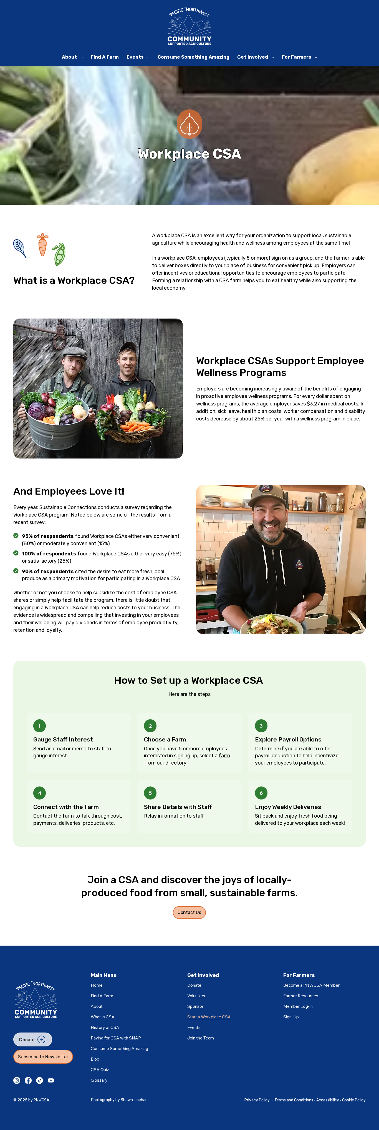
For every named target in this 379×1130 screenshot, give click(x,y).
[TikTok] (39, 1080)
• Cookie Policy (353, 1100)
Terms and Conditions (294, 1100)
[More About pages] (81, 57)
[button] (298, 1006)
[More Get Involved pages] (272, 57)
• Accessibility (327, 1100)
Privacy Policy (257, 1100)
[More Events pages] (148, 57)
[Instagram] (16, 1080)
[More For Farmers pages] (316, 57)
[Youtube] (50, 1080)
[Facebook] (28, 1080)
